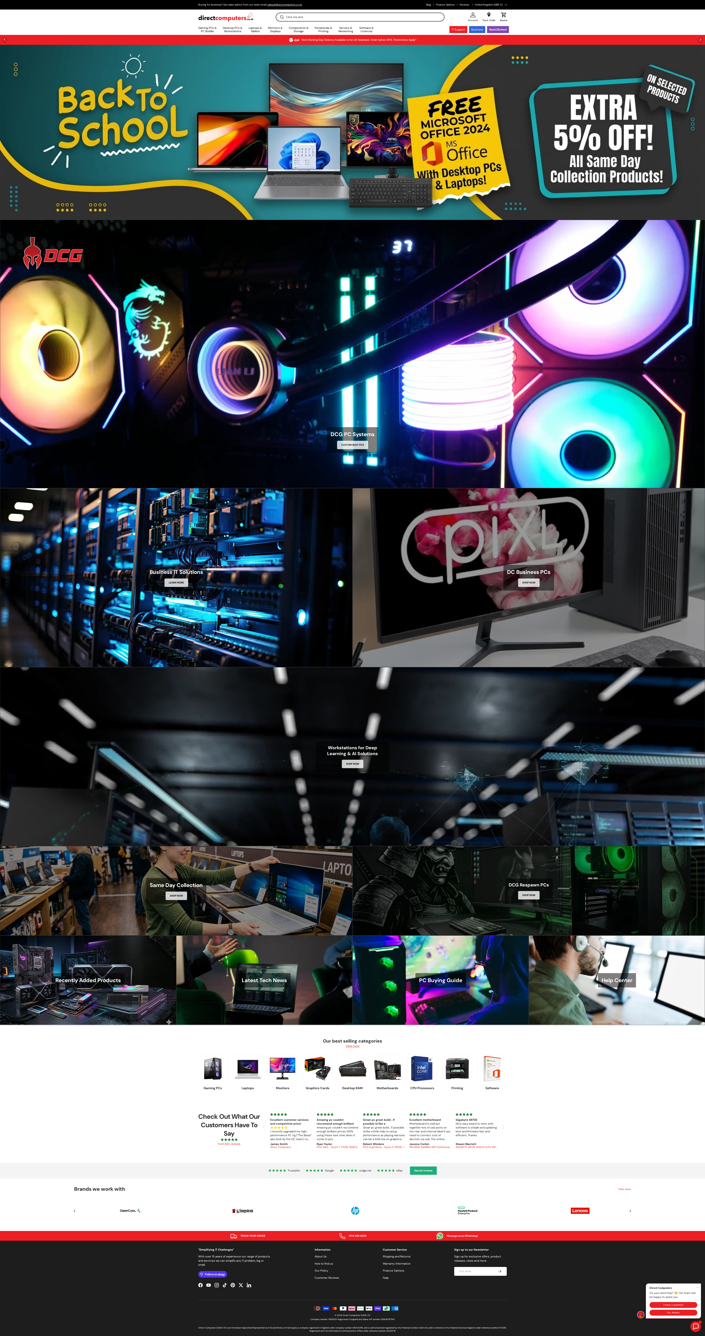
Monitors (282, 1088)
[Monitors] (282, 1068)
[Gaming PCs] (212, 1068)
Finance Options (445, 4)
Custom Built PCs (352, 444)
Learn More (176, 582)
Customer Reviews (327, 1278)
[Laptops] (247, 1068)
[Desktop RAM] (352, 1068)
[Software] (492, 1068)
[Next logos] (630, 1211)
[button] (504, 17)
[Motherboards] (387, 1068)
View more (352, 1046)
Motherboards (387, 1088)
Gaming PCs (213, 1088)
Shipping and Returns (397, 1256)
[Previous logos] (74, 1211)
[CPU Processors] (422, 1068)
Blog (428, 4)
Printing (457, 1088)
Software (492, 1088)
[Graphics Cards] (317, 1068)
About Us (321, 1256)
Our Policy (321, 1270)
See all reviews (423, 1170)
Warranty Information (397, 1263)
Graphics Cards (317, 1088)
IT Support (458, 29)
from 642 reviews (229, 1144)
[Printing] (457, 1068)
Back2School (498, 29)
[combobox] (360, 17)
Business (477, 29)
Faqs (386, 1278)
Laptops (248, 1088)
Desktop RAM (352, 1088)
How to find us (324, 1263)
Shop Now (528, 582)
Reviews (465, 4)
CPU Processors (422, 1088)
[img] (229, 1140)
